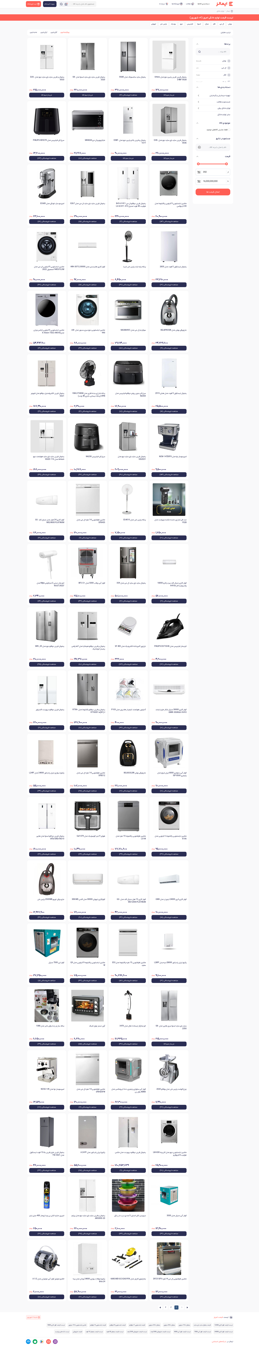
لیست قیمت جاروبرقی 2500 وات (160, 1332)
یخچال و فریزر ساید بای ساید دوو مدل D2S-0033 (47, 78)
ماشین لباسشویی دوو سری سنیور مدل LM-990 (88, 331)
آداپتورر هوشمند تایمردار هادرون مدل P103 (128, 709)
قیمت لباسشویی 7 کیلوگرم (137, 1325)
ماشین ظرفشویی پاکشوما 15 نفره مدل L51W (131, 837)
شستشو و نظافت (223, 102)
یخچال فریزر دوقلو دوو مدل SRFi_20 (49, 646)
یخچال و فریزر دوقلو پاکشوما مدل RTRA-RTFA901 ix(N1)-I (89, 711)
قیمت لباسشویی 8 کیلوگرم (117, 1325)
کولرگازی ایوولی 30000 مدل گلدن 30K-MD (88, 899)
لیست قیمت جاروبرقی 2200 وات (137, 1332)
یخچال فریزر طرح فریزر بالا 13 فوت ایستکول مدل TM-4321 (47, 1153)
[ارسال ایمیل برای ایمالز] (48, 1341)
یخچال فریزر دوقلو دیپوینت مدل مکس (130, 1152)
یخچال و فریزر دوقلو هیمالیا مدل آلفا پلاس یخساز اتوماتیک (88, 647)
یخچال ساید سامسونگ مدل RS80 (132, 77)
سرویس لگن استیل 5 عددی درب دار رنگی (130, 1215)
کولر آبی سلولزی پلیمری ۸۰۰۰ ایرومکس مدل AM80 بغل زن (128, 1090)
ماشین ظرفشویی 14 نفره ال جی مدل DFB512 (91, 774)
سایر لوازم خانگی (223, 114)
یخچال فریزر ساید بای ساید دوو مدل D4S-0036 (170, 141)
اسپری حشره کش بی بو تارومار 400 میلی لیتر (46, 1215)
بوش (230, 24)
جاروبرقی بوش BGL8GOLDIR (135, 773)
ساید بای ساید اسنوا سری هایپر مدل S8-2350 (171, 1027)
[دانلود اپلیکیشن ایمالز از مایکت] (28, 1341)
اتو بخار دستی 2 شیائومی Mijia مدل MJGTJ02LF (50, 584)
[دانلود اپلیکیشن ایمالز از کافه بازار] (35, 1341)
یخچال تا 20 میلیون (154, 1325)
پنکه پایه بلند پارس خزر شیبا (134, 266)
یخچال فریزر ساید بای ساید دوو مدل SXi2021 (132, 458)
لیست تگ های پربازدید (62, 1332)
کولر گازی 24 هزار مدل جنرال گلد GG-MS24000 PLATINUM (49, 521)
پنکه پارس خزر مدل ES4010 (134, 520)
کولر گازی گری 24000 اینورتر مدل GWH (171, 899)
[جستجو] (61, 4)
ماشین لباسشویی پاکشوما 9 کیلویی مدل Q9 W (87, 964)
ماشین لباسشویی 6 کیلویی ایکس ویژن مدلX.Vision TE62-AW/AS (48, 331)
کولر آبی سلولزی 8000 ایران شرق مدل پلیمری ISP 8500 (172, 774)
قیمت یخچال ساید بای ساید (202, 1325)
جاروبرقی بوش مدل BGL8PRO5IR (174, 330)
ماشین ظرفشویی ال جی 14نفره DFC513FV (170, 1279)
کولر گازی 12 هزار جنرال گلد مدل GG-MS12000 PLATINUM (131, 900)
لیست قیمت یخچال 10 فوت (94, 1332)
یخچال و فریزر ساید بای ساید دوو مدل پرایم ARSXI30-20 (88, 1217)
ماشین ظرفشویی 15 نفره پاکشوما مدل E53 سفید (129, 964)
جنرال (207, 24)
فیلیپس (190, 24)
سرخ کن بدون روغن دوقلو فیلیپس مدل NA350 (130, 394)
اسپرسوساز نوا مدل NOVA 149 (52, 1089)
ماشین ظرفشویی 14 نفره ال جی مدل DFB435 (91, 521)
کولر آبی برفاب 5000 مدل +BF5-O (92, 583)
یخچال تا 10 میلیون (184, 1325)
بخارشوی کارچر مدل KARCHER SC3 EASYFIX (128, 1279)
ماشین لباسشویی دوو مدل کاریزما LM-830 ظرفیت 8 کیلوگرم (170, 1153)
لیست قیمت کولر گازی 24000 (223, 1332)
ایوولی (153, 24)
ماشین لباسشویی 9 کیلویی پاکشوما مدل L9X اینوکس (171, 205)
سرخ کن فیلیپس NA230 (95, 456)
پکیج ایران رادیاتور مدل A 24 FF (93, 1152)
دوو (181, 24)
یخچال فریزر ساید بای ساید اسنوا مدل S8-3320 (89, 78)
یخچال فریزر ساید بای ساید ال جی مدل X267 (87, 203)
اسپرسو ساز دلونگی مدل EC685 (52, 203)
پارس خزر (163, 24)
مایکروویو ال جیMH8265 (95, 140)
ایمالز (228, 11)
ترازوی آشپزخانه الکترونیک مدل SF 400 (130, 646)
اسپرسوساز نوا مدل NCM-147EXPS (173, 456)
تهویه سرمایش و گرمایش (219, 95)
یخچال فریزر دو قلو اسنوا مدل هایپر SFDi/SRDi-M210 (50, 837)
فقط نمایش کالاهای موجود (217, 129)
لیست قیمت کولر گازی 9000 (56, 1325)
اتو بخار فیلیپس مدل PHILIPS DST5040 (170, 646)
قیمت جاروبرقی (77, 1332)
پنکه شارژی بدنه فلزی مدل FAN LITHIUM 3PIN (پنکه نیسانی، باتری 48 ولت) (89, 394)
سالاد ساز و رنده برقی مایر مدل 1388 (50, 1026)
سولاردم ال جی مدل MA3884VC (133, 330)
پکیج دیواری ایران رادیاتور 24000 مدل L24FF (46, 773)
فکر (214, 24)
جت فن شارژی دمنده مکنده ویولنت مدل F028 (170, 521)
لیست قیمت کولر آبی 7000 (202, 1332)
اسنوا (199, 24)
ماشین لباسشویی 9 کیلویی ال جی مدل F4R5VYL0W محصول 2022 (49, 268)
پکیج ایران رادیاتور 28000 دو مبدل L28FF (170, 962)
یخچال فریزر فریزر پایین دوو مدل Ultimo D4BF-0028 (171, 78)
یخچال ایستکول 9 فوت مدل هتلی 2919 (171, 393)
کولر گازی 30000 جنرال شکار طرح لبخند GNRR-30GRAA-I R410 (171, 711)
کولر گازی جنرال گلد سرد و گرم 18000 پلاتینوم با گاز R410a (172, 584)
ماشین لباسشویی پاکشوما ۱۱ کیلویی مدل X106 (171, 837)
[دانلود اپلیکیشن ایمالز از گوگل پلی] (41, 1341)
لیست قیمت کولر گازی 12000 (223, 1325)
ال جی (222, 24)
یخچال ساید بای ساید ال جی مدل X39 (131, 583)
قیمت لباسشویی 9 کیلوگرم (98, 1325)
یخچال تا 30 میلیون (169, 1325)
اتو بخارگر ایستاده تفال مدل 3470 (133, 1026)
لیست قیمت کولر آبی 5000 (182, 1332)
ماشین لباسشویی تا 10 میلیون (77, 1325)
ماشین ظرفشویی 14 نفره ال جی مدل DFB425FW (91, 1090)
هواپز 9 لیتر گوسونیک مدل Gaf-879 (91, 836)
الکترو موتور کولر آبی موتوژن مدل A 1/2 (48, 1279)
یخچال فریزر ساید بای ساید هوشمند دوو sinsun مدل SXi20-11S (48, 458)
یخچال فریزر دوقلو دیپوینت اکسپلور (50, 709)
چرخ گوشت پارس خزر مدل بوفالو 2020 (171, 1089)
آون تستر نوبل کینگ (97, 1026)
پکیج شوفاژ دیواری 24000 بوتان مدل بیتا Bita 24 (89, 1280)
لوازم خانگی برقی (224, 108)
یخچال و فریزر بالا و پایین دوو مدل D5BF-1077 (130, 141)
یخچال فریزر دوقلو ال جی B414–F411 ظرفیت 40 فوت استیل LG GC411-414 (131, 205)
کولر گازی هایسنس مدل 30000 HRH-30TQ (88, 266)
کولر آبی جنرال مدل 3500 (177, 1215)
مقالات (188, 4)
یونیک (173, 24)
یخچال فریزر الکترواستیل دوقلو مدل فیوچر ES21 (47, 394)
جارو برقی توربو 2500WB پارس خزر (50, 899)
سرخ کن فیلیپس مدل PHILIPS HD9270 (48, 140)
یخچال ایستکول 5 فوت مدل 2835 (173, 266)
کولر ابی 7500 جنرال (56, 962)
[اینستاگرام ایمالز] (55, 1341)
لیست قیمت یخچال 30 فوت (114, 1332)
